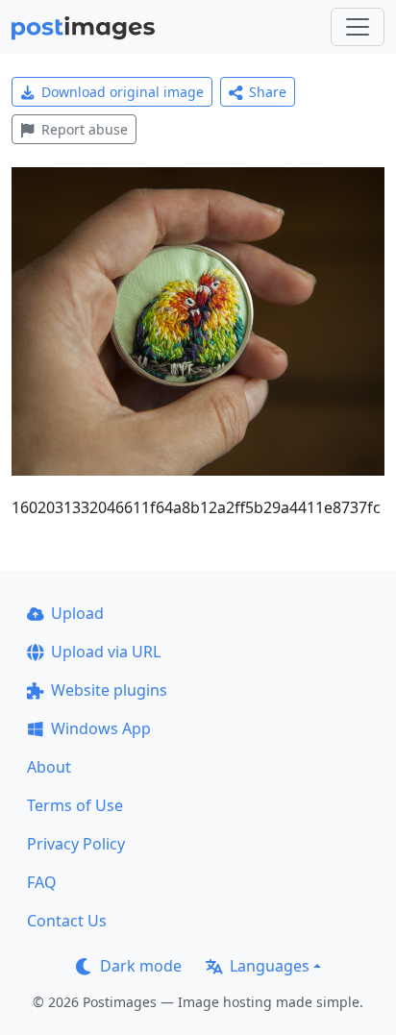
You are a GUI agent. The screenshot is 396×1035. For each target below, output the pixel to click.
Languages (269, 965)
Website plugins (109, 690)
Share (267, 92)
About (49, 766)
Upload (77, 613)
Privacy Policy (76, 843)
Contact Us (67, 920)
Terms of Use (75, 805)
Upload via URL (106, 651)
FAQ (42, 882)
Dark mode (141, 965)
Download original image (122, 92)
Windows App (101, 728)
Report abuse (84, 129)
